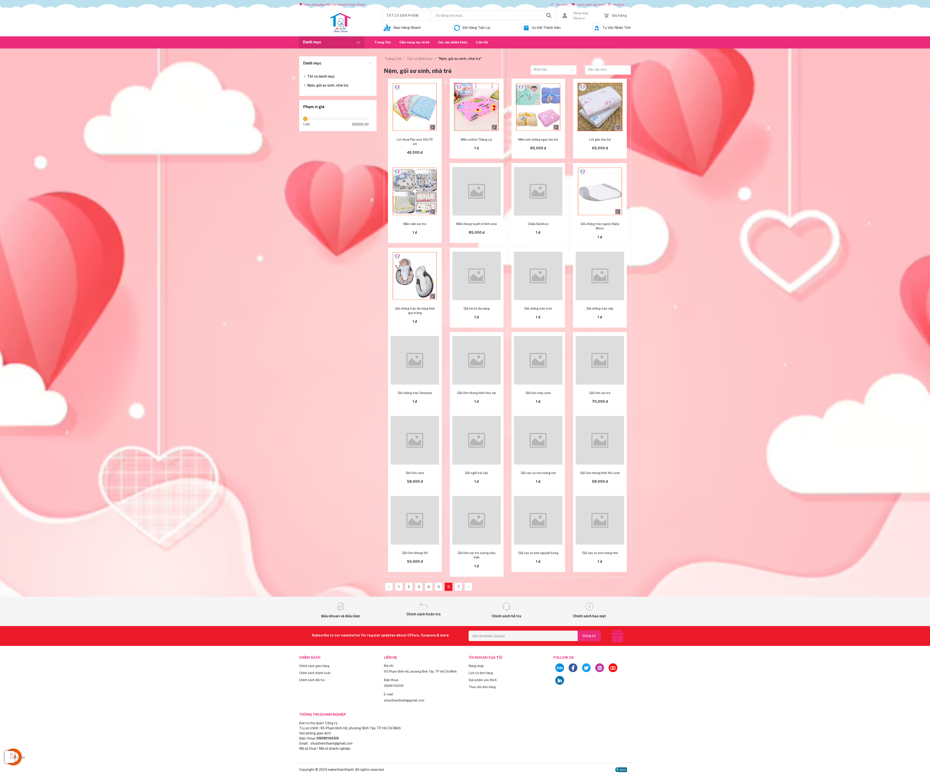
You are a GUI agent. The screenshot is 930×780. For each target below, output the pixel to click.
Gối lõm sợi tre (600, 393)
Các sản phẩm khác (453, 42)
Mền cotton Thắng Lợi (476, 139)
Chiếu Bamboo (538, 224)
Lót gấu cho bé (600, 139)
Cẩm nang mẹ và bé (414, 42)
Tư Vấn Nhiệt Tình (616, 28)
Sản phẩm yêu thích (483, 680)
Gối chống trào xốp (599, 308)
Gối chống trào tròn (538, 308)
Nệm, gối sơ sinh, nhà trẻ (327, 85)
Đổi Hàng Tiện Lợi (476, 28)
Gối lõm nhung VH (415, 553)
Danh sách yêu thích (591, 4)
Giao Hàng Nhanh (407, 28)
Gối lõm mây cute (538, 393)
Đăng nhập (581, 13)
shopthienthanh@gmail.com (404, 700)
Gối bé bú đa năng (476, 308)
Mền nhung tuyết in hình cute (476, 224)
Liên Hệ (482, 42)
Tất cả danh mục (321, 76)
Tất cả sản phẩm (402, 15)
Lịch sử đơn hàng (481, 673)
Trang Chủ (382, 42)
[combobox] (554, 70)
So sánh (562, 4)
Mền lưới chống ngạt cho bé (538, 139)
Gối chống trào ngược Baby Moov (600, 226)
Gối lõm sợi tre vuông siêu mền (477, 555)
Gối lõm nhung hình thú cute (600, 473)
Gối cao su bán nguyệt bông (538, 553)
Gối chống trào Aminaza (415, 393)
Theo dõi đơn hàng (482, 687)
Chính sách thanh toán (315, 673)
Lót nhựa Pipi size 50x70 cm (415, 142)
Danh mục (312, 63)
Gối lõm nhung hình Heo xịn (476, 393)
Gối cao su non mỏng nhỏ (600, 553)
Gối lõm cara (415, 473)
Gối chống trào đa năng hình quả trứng (415, 311)
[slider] (305, 118)
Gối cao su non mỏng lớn (538, 473)
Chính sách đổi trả (312, 680)
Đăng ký (579, 18)
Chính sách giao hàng (314, 666)
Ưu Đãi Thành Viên (546, 28)
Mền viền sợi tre (414, 224)
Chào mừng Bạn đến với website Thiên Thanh (334, 4)
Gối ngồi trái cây (476, 473)
